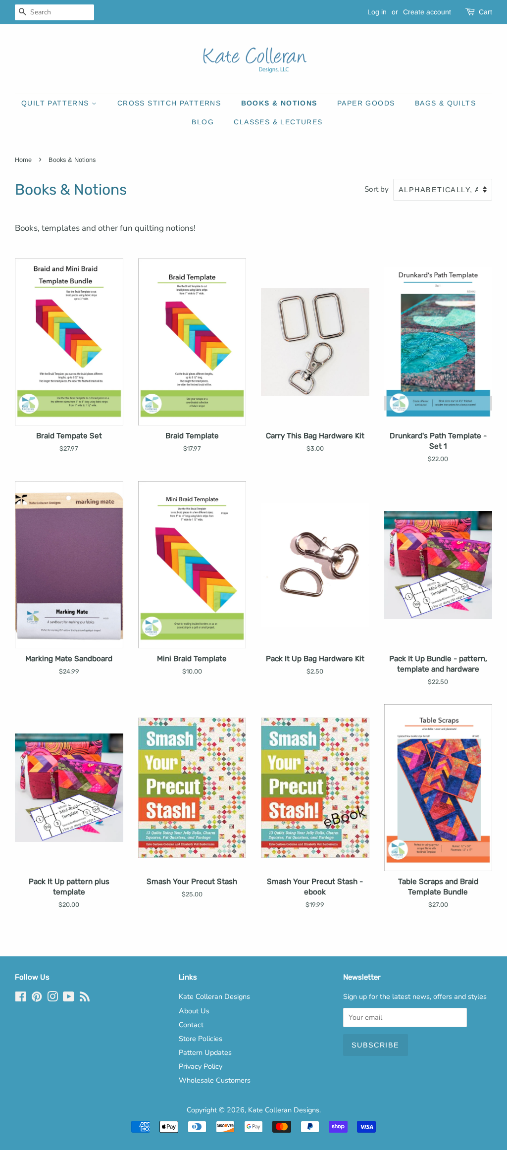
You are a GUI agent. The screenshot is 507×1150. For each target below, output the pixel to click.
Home (23, 159)
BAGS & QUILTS (445, 103)
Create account (427, 12)
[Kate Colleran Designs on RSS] (84, 998)
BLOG (203, 122)
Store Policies (200, 1039)
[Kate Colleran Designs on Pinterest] (36, 998)
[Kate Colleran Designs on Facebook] (20, 998)
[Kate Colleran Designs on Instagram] (52, 998)
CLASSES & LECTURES (278, 122)
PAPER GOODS (366, 103)
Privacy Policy (200, 1066)
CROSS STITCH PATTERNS (169, 103)
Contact (191, 1025)
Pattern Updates (205, 1052)
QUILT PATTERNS (56, 103)
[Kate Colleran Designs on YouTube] (68, 998)
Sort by (376, 189)
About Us (194, 1011)
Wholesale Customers (215, 1080)
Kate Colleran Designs (214, 996)
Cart (485, 12)
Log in (377, 12)
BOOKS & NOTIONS (279, 103)
